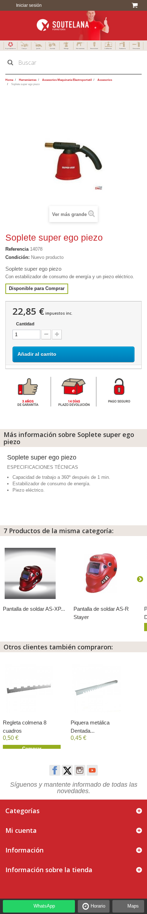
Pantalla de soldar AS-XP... (34, 609)
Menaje (66, 48)
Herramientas (80, 48)
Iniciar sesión (28, 5)
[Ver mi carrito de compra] (136, 5)
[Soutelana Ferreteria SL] (73, 25)
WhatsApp (44, 906)
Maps (133, 906)
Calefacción (108, 48)
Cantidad (25, 323)
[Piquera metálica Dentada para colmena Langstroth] (101, 688)
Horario (98, 906)
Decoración (136, 48)
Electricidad (94, 48)
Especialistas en (10, 48)
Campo (24, 48)
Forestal (52, 48)
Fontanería (122, 48)
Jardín (38, 48)
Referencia (17, 249)
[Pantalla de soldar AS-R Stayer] (105, 573)
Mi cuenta (21, 830)
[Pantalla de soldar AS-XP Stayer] (34, 573)
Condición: (17, 257)
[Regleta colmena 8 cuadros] (33, 688)
